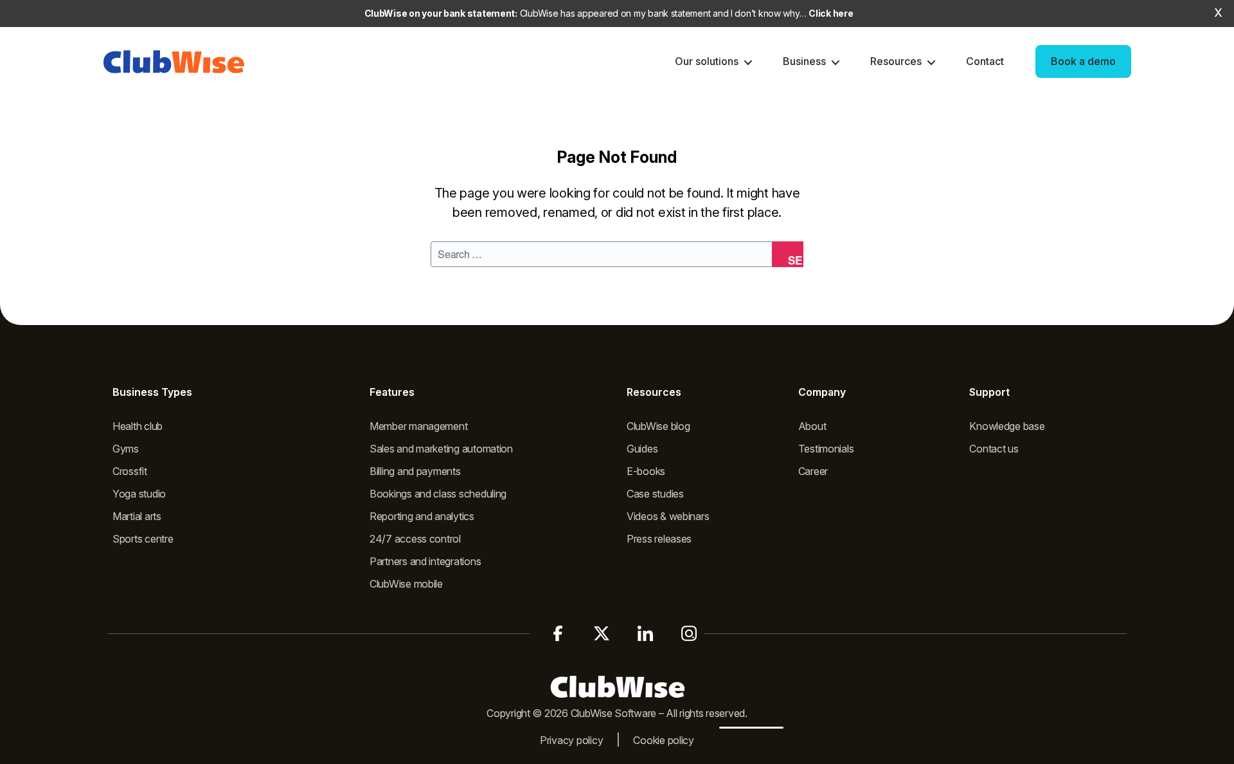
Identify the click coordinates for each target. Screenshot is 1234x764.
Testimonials (826, 448)
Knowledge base (1006, 426)
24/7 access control (415, 538)
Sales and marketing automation (441, 448)
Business (804, 61)
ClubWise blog (658, 426)
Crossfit (129, 471)
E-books (646, 471)
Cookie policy (663, 740)
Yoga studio (139, 493)
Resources (896, 61)
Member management (418, 426)
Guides (642, 448)
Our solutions (706, 61)
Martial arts (136, 516)
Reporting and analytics (422, 516)
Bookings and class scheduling (438, 493)
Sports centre (143, 538)
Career (813, 471)
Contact (985, 61)
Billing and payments (415, 471)
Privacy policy (571, 740)
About (812, 426)
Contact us (993, 448)
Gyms (125, 448)
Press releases (659, 538)
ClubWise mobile (406, 583)
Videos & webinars (668, 516)
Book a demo (1083, 61)
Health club (137, 426)
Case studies (655, 493)
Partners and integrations (425, 561)
